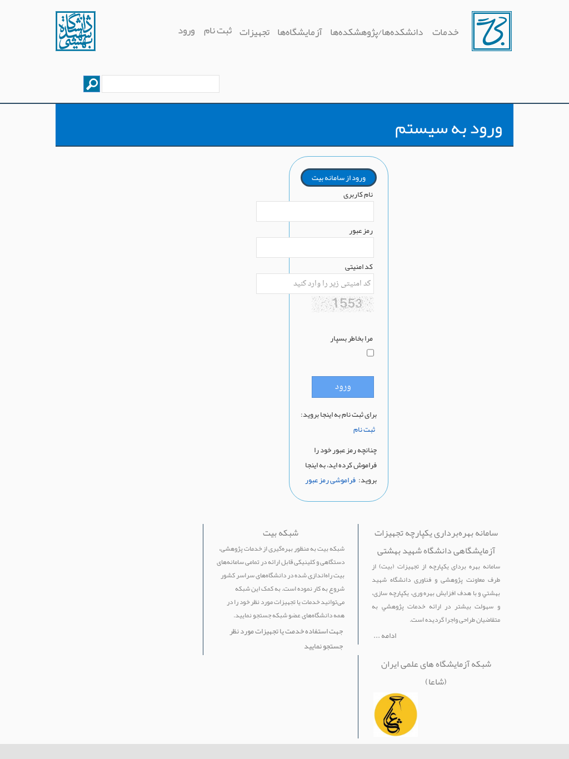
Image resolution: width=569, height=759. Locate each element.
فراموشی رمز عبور (330, 479)
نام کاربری (358, 194)
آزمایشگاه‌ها (299, 32)
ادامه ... (384, 635)
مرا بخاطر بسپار (351, 338)
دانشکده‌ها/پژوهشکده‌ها (376, 32)
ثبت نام (218, 30)
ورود (186, 30)
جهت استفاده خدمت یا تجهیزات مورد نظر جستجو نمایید (286, 638)
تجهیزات (254, 32)
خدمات (444, 32)
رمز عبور (361, 230)
